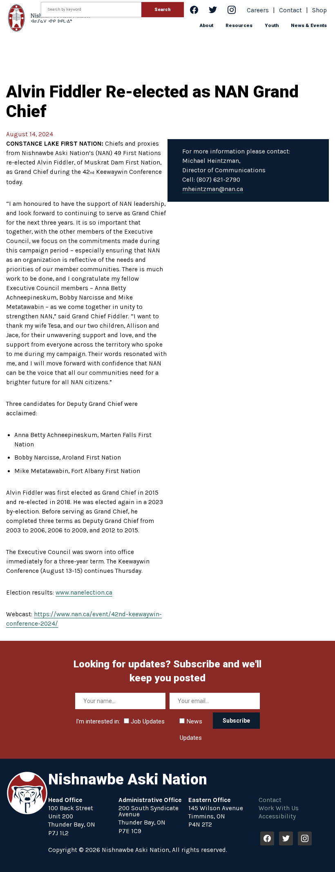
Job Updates (147, 721)
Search (162, 9)
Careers (258, 10)
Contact (290, 10)
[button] (206, 25)
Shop (319, 10)
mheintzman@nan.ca (212, 189)
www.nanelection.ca (84, 592)
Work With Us (279, 808)
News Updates (191, 724)
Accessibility (277, 816)
